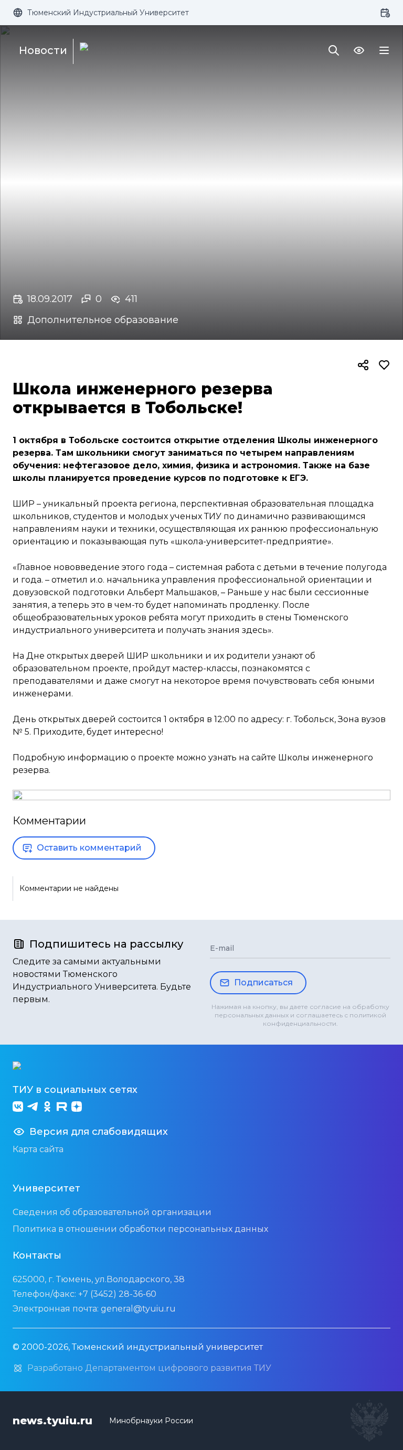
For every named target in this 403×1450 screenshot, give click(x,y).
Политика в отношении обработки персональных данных (140, 1229)
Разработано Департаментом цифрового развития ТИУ (149, 1368)
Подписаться (263, 982)
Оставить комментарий (89, 848)
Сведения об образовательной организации (112, 1212)
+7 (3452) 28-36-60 (117, 1294)
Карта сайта (38, 1149)
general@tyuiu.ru (138, 1309)
